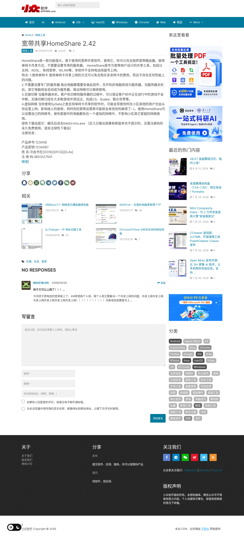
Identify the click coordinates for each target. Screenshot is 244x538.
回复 (163, 282)
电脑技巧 (200, 399)
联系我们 (27, 460)
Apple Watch (192, 341)
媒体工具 (190, 379)
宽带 (44, 261)
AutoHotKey (177, 347)
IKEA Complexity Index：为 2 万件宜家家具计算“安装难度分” (205, 212)
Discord (217, 470)
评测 (203, 412)
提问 (95, 472)
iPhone (174, 360)
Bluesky (204, 470)
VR (172, 367)
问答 (188, 418)
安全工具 (206, 379)
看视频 (214, 399)
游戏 (188, 399)
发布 (95, 455)
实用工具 (175, 386)
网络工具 (27, 50)
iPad (209, 354)
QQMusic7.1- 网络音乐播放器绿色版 (67, 204)
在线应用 (175, 379)
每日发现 (175, 399)
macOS (100, 22)
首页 (31, 22)
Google (188, 354)
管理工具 (185, 405)
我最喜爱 (190, 386)
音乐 (198, 418)
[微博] (194, 457)
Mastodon (191, 470)
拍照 (173, 392)
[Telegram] (176, 457)
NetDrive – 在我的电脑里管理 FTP (140, 204)
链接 (25, 161)
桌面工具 (213, 392)
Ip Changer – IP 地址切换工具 (63, 229)
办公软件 (203, 373)
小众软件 (27, 528)
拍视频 (184, 392)
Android (59, 22)
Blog (192, 347)
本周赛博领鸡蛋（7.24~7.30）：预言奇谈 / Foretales (205, 187)
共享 (36, 261)
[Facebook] (166, 457)
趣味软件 (175, 418)
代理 (28, 261)
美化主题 (190, 412)
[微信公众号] (185, 457)
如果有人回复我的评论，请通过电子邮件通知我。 (56, 402)
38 (140, 210)
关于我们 (27, 455)
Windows (121, 22)
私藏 (173, 405)
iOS (78, 22)
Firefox (174, 354)
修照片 (189, 373)
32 (67, 235)
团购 (215, 373)
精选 (179, 22)
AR (206, 341)
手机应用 (206, 386)
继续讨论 (27, 463)
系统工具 (210, 405)
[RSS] (213, 457)
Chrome (143, 22)
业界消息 (175, 373)
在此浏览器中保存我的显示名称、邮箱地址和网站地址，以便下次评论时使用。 (74, 408)
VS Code (183, 367)
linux (187, 360)
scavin (62, 50)
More (196, 22)
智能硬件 (198, 392)
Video (211, 360)
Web (163, 22)
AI (43, 22)
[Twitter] (203, 457)
